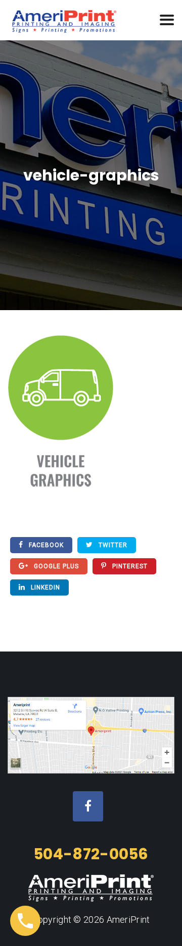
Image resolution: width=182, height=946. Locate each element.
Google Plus (55, 566)
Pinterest (129, 566)
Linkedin (44, 587)
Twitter (112, 545)
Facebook (45, 545)
